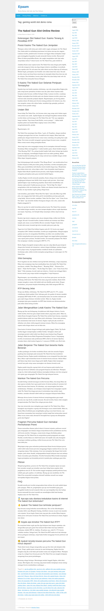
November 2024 (75, 79)
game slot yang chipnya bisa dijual (37, 585)
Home (18, 15)
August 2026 (75, 30)
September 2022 (76, 147)
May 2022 (74, 150)
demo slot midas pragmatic (56, 578)
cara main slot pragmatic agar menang (46, 574)
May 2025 (74, 64)
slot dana (74, 218)
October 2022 (75, 145)
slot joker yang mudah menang (39, 590)
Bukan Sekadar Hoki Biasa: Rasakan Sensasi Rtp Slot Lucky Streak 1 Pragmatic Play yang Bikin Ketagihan (79, 189)
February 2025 (75, 72)
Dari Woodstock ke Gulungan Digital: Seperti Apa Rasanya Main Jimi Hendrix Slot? (79, 195)
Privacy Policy (27, 15)
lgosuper (74, 237)
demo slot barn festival (36, 576)
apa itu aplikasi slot (30, 569)
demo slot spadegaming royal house (44, 581)
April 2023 (74, 129)
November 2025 (75, 48)
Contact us (44, 15)
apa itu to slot (41, 569)
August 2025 (75, 56)
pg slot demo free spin (50, 588)
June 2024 (74, 93)
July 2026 (74, 33)
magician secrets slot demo (35, 588)
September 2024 (76, 85)
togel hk (74, 208)
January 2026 (75, 43)
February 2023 (75, 134)
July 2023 (74, 121)
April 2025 (74, 66)
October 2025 (75, 51)
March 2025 (75, 69)
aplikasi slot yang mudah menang (55, 569)
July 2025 (74, 59)
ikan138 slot (75, 231)
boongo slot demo (41, 571)
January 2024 (75, 106)
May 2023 (74, 126)
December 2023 (75, 108)
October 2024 (75, 82)
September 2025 (76, 53)
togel (73, 221)
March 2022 (75, 155)
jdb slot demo (22, 588)
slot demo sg (25, 590)
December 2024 (75, 77)
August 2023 (75, 119)
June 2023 (74, 124)
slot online (74, 205)
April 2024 (74, 98)
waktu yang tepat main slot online (34, 595)
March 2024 (75, 100)
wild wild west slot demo (52, 595)
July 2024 (74, 90)
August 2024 (75, 87)
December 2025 (75, 46)
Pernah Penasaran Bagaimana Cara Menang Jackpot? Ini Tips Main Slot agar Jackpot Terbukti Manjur (79, 181)
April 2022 (74, 153)
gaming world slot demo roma (56, 585)
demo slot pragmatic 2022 (25, 581)
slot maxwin (75, 227)
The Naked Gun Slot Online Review (39, 30)
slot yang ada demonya (30, 592)
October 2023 (75, 113)
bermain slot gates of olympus (27, 571)
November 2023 (75, 111)
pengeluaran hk (75, 215)
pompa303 (74, 224)
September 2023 (76, 116)
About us (35, 15)
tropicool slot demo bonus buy (46, 592)
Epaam (23, 6)
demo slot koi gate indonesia (39, 578)
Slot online (74, 240)
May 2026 (74, 35)
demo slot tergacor (61, 581)
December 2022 (75, 140)
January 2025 (75, 74)
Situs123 (74, 211)
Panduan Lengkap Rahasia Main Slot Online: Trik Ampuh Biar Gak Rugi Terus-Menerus (79, 174)
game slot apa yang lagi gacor (46, 583)
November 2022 (75, 142)
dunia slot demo (31, 583)
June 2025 (74, 61)
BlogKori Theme (35, 607)
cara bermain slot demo (28, 574)
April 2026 (74, 38)
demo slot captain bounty (51, 576)
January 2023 (75, 137)
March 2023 (75, 132)
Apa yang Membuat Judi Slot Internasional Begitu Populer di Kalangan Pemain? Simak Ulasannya (79, 168)
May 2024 (74, 95)
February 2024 (75, 103)
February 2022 (75, 158)
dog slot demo (22, 583)
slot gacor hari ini (76, 234)
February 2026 (75, 40)
